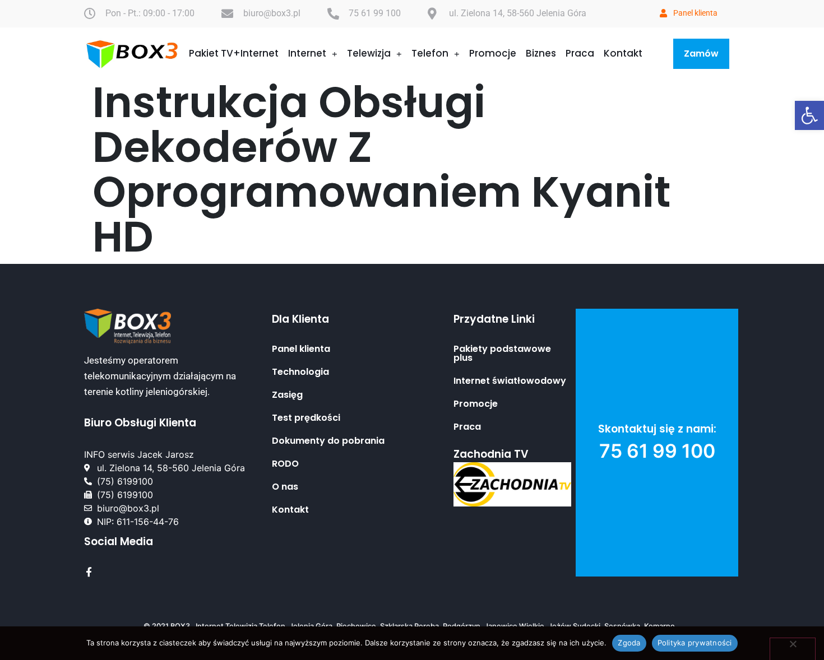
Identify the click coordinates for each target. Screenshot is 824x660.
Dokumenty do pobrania (328, 440)
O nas (285, 486)
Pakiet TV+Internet (234, 53)
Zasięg (287, 395)
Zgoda (629, 642)
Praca (580, 53)
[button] (809, 115)
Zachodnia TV (491, 454)
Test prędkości (306, 417)
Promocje (492, 53)
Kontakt (623, 53)
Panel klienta (301, 349)
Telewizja (369, 53)
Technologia (300, 372)
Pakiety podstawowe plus (502, 353)
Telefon (429, 53)
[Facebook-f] (89, 572)
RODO (285, 463)
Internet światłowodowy (509, 381)
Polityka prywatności (695, 642)
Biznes (541, 53)
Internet (307, 53)
